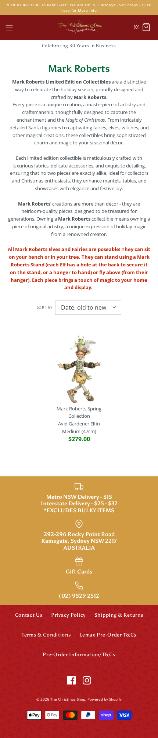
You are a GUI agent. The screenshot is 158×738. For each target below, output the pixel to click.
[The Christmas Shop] (79, 27)
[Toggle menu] (9, 27)
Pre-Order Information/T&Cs (79, 655)
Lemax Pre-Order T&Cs (107, 635)
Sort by (45, 307)
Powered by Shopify (104, 699)
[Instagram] (87, 680)
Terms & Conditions (46, 635)
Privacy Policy (68, 615)
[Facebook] (71, 680)
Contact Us (29, 615)
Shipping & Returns (118, 615)
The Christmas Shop (67, 699)
